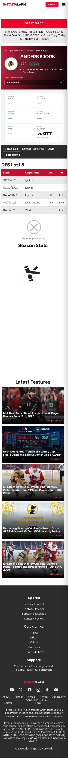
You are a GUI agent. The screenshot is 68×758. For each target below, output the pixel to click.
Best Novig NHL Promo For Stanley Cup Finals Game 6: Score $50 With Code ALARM (32, 453)
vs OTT (44, 133)
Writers (34, 637)
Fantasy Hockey (34, 618)
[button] (63, 4)
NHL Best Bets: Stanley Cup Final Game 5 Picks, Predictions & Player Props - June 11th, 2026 (32, 490)
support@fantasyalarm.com (34, 669)
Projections (12, 154)
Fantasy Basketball (34, 613)
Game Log (11, 148)
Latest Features (33, 148)
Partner (18, 696)
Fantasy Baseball (34, 609)
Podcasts (34, 647)
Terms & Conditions (32, 698)
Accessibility (59, 696)
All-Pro (52, 4)
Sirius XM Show (34, 652)
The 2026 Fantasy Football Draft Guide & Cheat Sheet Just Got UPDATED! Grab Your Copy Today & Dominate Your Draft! (35, 35)
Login (38, 703)
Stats (50, 148)
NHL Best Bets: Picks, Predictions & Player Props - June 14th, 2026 (31, 415)
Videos (34, 642)
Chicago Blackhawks (13, 51)
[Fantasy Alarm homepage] (14, 4)
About (6, 696)
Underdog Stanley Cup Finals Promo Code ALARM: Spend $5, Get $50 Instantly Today (31, 530)
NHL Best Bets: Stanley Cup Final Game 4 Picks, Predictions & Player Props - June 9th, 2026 (32, 566)
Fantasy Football (34, 604)
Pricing (34, 632)
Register (7, 703)
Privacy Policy (44, 698)
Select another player (13, 78)
